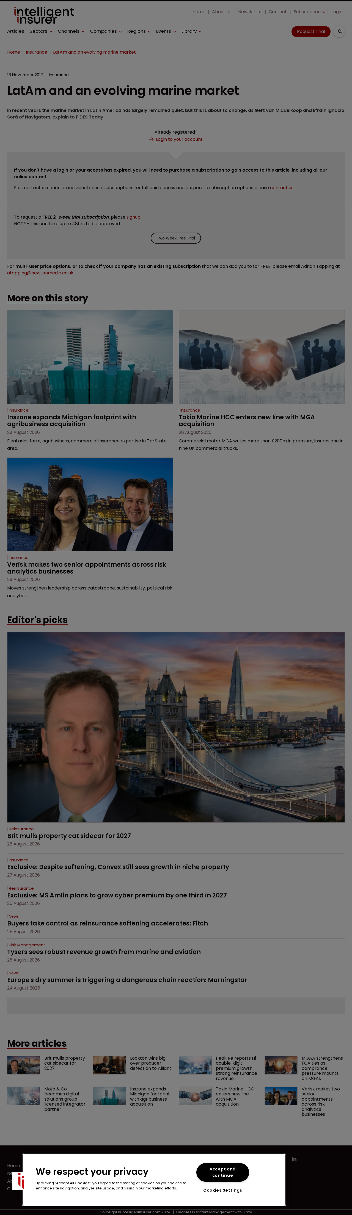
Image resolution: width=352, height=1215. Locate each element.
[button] (21, 1181)
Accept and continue (223, 1172)
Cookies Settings (222, 1190)
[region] (154, 1179)
